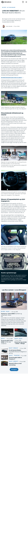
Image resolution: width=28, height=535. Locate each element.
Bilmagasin (14, 369)
